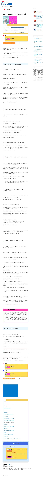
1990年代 (4, 468)
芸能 (9, 466)
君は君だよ (13, 469)
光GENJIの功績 (6, 416)
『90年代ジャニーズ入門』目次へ (9, 42)
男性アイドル (22, 469)
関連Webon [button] (16, 443)
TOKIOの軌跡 (5, 428)
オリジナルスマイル (5, 469)
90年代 (7, 468)
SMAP (23, 468)
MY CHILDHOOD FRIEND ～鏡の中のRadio (13, 468)
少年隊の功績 (5, 412)
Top (2, 6)
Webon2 (6, 466)
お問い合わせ (11, 6)
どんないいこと (26, 468)
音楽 (12, 466)
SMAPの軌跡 (5, 424)
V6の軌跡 (5, 432)
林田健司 (19, 469)
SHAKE (21, 468)
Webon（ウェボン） (5, 475)
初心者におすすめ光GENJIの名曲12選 (9, 418)
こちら (23, 32)
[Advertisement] (10, 391)
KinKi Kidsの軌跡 (6, 436)
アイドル (29, 468)
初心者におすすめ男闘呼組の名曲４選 (9, 420)
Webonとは (6, 6)
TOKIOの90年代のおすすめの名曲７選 (9, 430)
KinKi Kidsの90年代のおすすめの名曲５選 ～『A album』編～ (12, 438)
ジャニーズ (10, 469)
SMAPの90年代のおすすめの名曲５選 (14, 14)
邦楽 (11, 466)
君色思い (16, 469)
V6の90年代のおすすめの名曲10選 (8, 434)
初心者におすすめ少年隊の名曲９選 (8, 414)
